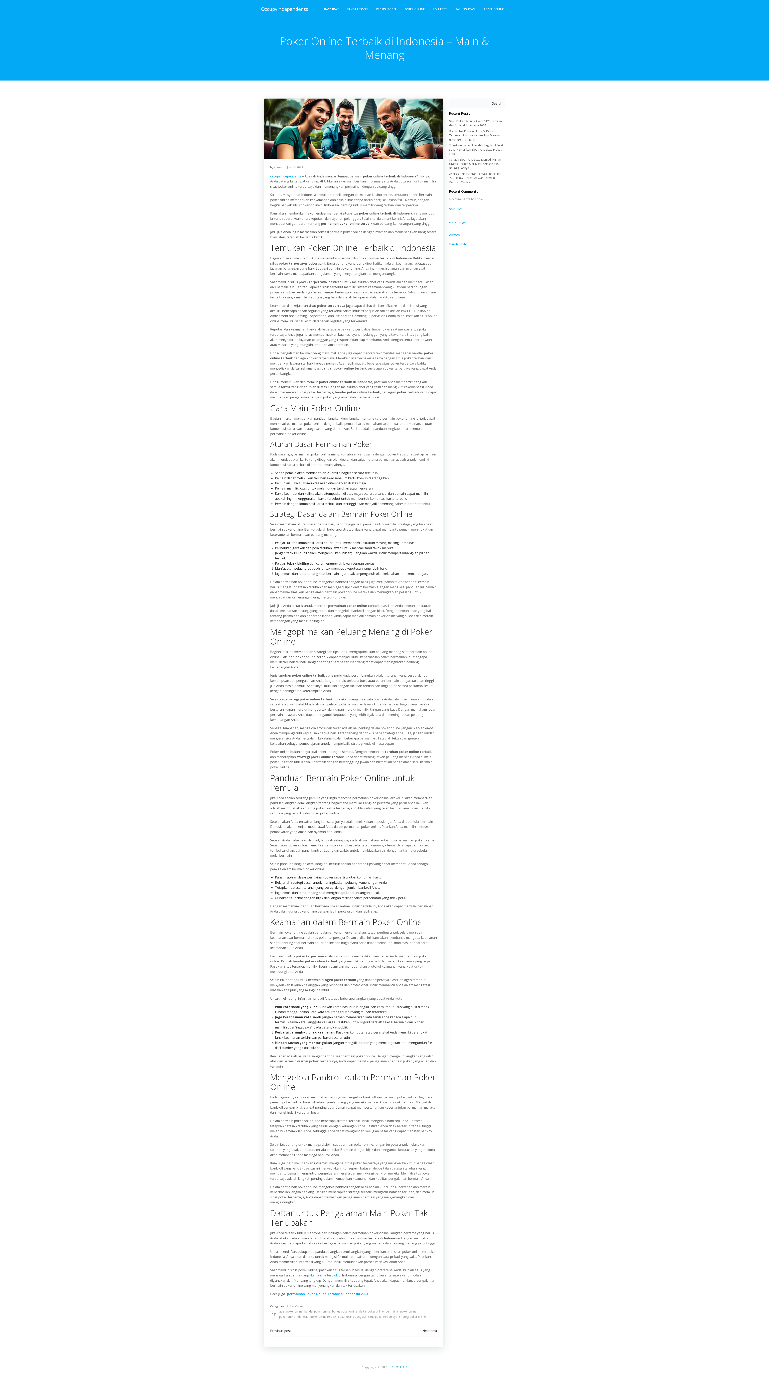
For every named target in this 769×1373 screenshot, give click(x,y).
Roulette (440, 9)
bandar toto (458, 244)
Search (497, 103)
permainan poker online (401, 1311)
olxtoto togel (457, 222)
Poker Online (415, 9)
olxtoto (454, 235)
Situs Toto (456, 209)
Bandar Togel (357, 9)
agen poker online (290, 1311)
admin (278, 167)
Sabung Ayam (465, 9)
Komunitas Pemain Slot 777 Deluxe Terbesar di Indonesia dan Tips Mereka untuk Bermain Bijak (474, 135)
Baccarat (331, 9)
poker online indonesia (293, 1317)
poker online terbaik (322, 1275)
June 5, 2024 (295, 167)
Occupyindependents (284, 9)
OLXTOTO (399, 1367)
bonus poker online (344, 1311)
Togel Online (493, 9)
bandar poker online (317, 1311)
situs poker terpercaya (382, 1317)
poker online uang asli (352, 1317)
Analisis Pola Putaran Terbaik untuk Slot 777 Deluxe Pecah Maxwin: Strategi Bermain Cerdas (475, 178)
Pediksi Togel (386, 9)
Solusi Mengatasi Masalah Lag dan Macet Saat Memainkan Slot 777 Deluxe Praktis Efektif (476, 149)
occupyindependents (285, 176)
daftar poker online (371, 1311)
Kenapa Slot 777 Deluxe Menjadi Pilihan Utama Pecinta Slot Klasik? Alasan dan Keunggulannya (475, 164)
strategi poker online (412, 1317)
